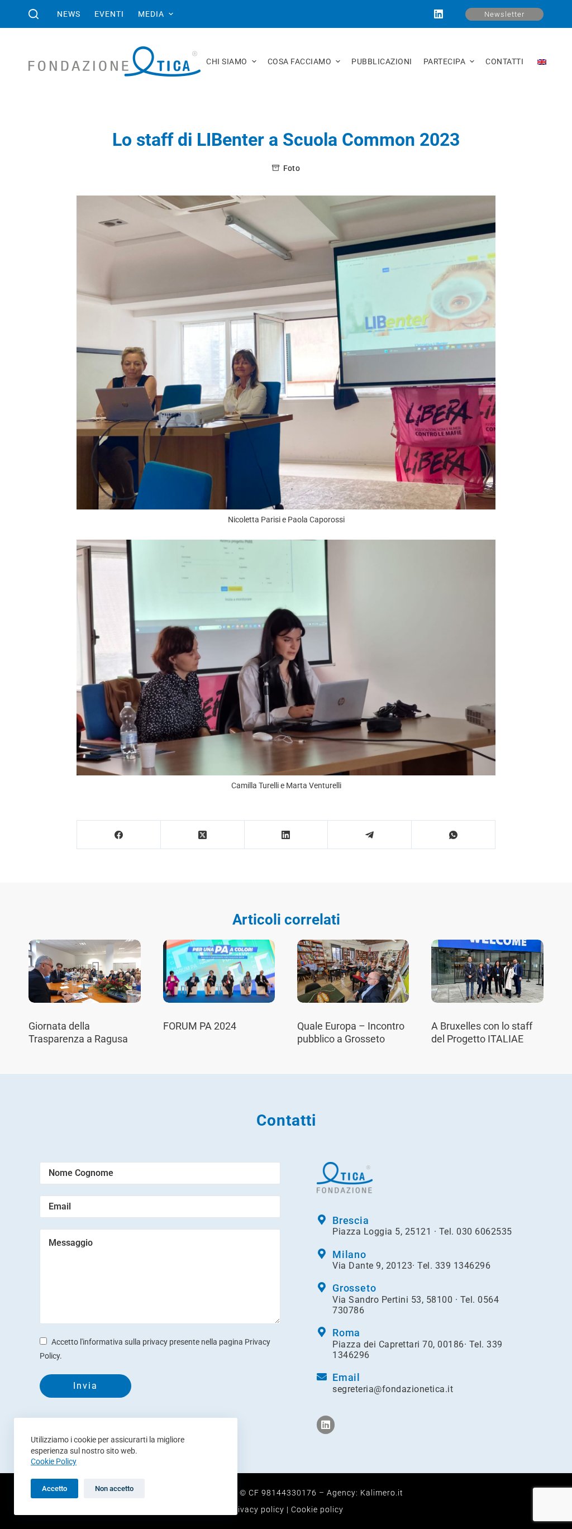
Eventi (109, 13)
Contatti (504, 61)
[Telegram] (370, 835)
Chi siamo (226, 61)
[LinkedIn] (438, 13)
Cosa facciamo (300, 61)
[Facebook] (119, 835)
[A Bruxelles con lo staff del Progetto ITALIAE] (487, 971)
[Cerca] (33, 14)
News (68, 13)
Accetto (54, 1488)
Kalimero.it (381, 1492)
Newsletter (504, 14)
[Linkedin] (326, 1424)
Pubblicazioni (381, 61)
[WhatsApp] (453, 835)
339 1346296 (463, 1265)
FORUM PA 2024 (199, 1026)
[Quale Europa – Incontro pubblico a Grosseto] (353, 971)
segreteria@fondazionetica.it (392, 1389)
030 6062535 (484, 1231)
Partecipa (444, 61)
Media (151, 13)
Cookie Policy (54, 1461)
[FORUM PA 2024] (219, 971)
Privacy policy (256, 1509)
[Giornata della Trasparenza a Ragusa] (84, 971)
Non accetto (114, 1488)
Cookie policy (317, 1509)
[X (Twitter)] (203, 835)
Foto (291, 168)
